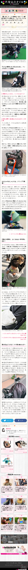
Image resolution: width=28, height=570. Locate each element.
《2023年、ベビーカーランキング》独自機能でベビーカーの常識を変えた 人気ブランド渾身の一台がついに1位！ (7, 509)
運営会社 (20, 563)
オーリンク (3, 449)
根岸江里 (8, 428)
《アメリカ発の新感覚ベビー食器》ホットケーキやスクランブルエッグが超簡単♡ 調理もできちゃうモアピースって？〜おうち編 (21, 528)
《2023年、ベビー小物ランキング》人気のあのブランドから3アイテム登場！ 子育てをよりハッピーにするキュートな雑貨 (7, 490)
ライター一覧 (9, 563)
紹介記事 (11, 451)
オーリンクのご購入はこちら (18, 234)
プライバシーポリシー (9, 565)
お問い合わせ (14, 563)
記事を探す (23, 567)
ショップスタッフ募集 (18, 565)
